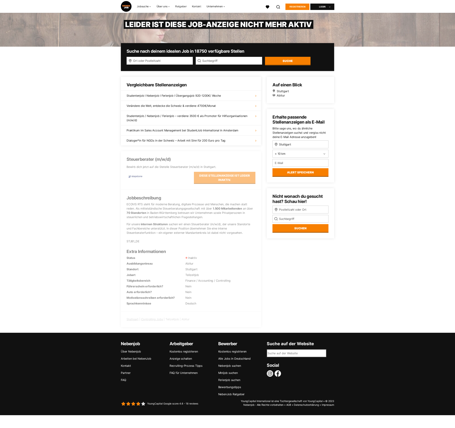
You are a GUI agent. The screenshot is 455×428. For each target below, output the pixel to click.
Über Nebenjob (131, 351)
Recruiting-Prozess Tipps (186, 365)
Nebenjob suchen (229, 365)
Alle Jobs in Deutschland (234, 358)
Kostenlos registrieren (184, 351)
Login (322, 7)
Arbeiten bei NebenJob (136, 358)
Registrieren (298, 7)
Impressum (328, 404)
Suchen (300, 228)
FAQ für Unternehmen (184, 373)
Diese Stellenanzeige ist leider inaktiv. (224, 178)
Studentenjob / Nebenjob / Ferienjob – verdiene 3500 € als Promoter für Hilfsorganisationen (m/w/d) (187, 118)
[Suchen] (278, 6)
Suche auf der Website (290, 343)
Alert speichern (300, 172)
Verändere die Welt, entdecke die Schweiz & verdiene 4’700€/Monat (171, 106)
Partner (126, 373)
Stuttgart (132, 319)
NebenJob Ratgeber (231, 394)
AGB (288, 404)
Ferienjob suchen (229, 380)
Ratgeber (180, 6)
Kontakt (196, 6)
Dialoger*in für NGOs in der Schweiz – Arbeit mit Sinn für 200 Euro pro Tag (176, 140)
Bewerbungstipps (229, 387)
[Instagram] (271, 373)
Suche (288, 61)
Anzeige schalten (181, 358)
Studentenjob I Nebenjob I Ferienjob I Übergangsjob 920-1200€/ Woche (174, 95)
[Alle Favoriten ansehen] (267, 6)
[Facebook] (278, 373)
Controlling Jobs (152, 319)
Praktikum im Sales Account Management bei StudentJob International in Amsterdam (182, 130)
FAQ (123, 380)
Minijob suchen (228, 373)
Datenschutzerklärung (306, 404)
